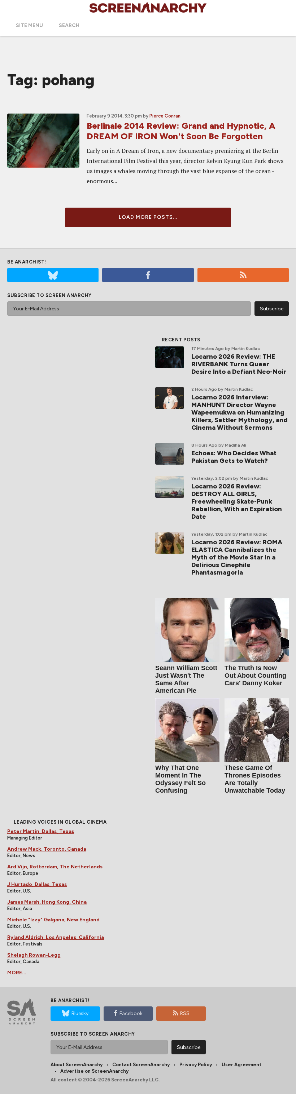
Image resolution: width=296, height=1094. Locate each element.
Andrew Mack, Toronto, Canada (46, 849)
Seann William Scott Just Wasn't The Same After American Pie (186, 679)
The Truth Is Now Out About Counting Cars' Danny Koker (255, 675)
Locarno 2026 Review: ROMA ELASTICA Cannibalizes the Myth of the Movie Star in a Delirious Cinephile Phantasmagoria (236, 557)
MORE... (16, 973)
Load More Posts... (148, 217)
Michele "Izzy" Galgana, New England (53, 920)
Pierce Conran (164, 116)
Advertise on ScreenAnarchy (94, 1071)
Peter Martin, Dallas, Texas (40, 831)
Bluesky (79, 1013)
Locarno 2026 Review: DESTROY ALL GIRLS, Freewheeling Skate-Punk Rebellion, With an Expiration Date (236, 501)
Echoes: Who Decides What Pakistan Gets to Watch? (234, 457)
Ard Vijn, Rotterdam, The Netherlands (55, 867)
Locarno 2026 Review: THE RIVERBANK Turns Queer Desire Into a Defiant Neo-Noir (238, 364)
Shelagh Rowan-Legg (34, 955)
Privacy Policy (195, 1064)
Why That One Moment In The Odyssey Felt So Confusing (180, 779)
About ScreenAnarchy (77, 1064)
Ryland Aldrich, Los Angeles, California (55, 937)
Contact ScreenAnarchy (141, 1064)
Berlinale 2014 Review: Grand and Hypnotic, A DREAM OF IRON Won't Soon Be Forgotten (181, 130)
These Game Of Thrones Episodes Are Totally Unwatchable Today (255, 779)
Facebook (131, 1013)
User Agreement (241, 1064)
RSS (185, 1013)
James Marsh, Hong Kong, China (47, 902)
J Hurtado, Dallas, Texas (37, 884)
